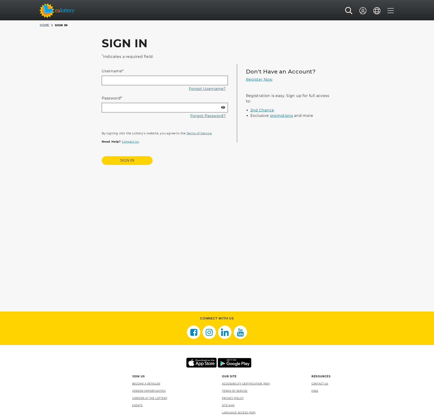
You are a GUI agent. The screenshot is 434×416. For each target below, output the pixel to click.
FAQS (314, 391)
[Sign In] (363, 10)
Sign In (127, 160)
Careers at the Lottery (149, 398)
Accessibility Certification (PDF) (246, 383)
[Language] (377, 10)
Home (44, 25)
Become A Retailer (146, 383)
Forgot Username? (207, 89)
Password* (112, 98)
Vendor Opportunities (149, 391)
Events (137, 405)
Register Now (259, 79)
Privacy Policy (232, 398)
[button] (349, 10)
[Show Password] (223, 108)
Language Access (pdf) (239, 412)
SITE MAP (228, 405)
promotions (281, 115)
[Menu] (391, 10)
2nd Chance (262, 110)
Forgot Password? (208, 116)
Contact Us (130, 141)
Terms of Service (199, 133)
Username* (113, 71)
